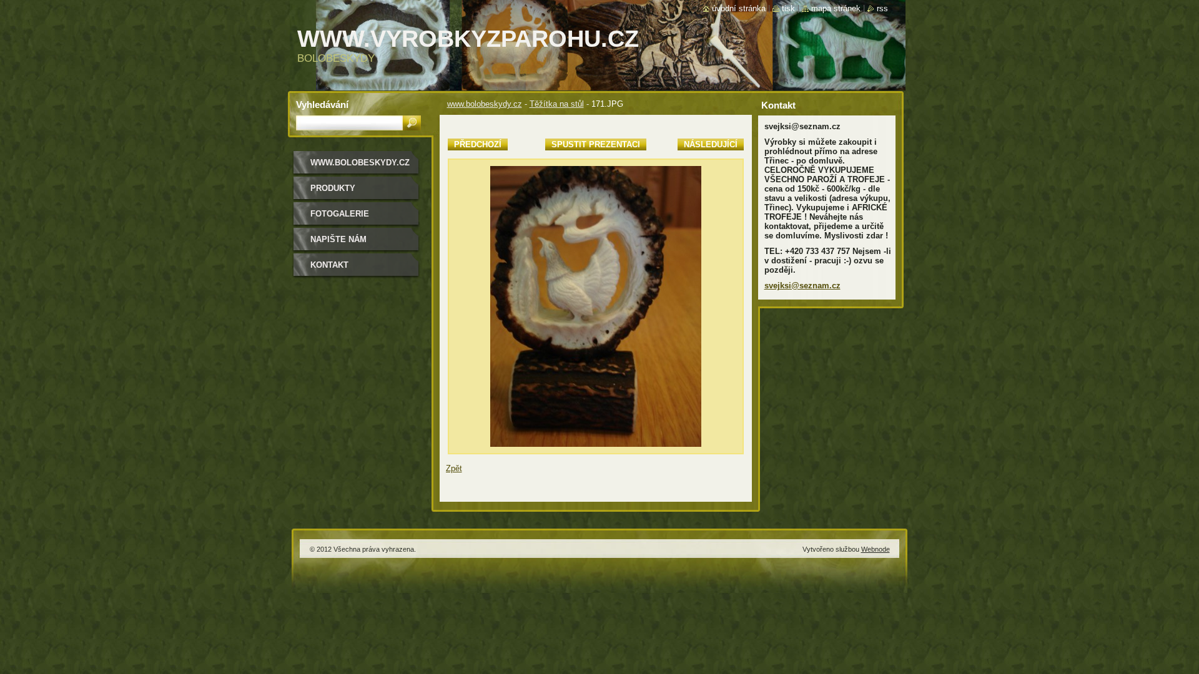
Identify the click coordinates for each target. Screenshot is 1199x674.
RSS (882, 8)
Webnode (875, 549)
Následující (711, 144)
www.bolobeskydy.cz (484, 104)
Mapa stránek (836, 8)
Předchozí (477, 144)
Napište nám (338, 239)
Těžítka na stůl (557, 104)
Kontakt (329, 265)
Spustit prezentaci (595, 144)
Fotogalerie (339, 213)
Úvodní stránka (739, 8)
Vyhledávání (322, 104)
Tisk (788, 8)
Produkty (332, 188)
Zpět (454, 468)
